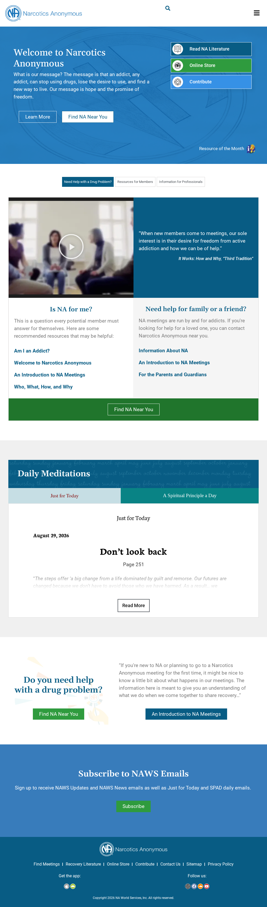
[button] (256, 13)
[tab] (88, 182)
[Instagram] (188, 886)
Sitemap (194, 864)
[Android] (73, 886)
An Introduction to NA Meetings (49, 375)
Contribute (144, 864)
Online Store (118, 864)
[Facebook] (194, 886)
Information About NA (163, 351)
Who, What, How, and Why (43, 387)
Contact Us (170, 864)
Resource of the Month (221, 148)
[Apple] (66, 886)
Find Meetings (47, 864)
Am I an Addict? (32, 351)
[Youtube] (206, 886)
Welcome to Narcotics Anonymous (53, 363)
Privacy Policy (221, 864)
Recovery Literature (83, 864)
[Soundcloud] (200, 886)
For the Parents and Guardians (173, 375)
